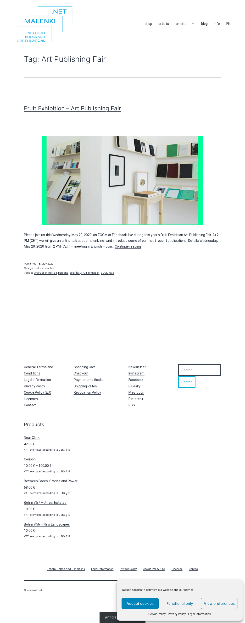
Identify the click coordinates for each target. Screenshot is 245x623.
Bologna (63, 272)
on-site (180, 24)
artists (163, 24)
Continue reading (128, 246)
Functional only (180, 603)
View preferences (219, 603)
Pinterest (135, 399)
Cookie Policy (157, 614)
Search (186, 382)
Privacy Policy (177, 614)
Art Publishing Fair (45, 272)
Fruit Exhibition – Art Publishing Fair (72, 108)
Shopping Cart (84, 367)
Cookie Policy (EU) (37, 392)
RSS (131, 405)
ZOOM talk (107, 272)
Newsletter (137, 367)
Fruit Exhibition (90, 272)
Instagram (136, 373)
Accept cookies (140, 603)
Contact (30, 405)
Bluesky (134, 386)
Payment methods (88, 380)
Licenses (31, 399)
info (217, 24)
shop (148, 24)
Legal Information (199, 614)
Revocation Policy (87, 392)
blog (204, 24)
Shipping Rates (85, 386)
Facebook (135, 380)
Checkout (81, 373)
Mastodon (136, 392)
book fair (49, 268)
